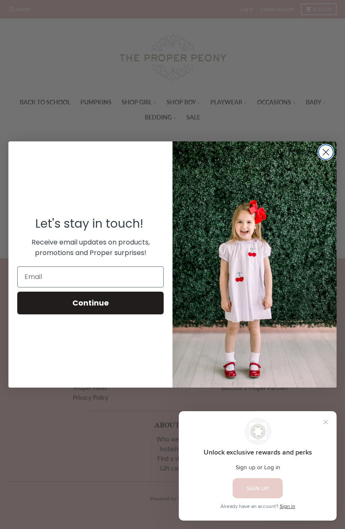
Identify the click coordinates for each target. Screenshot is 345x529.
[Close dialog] (325, 152)
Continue (90, 303)
